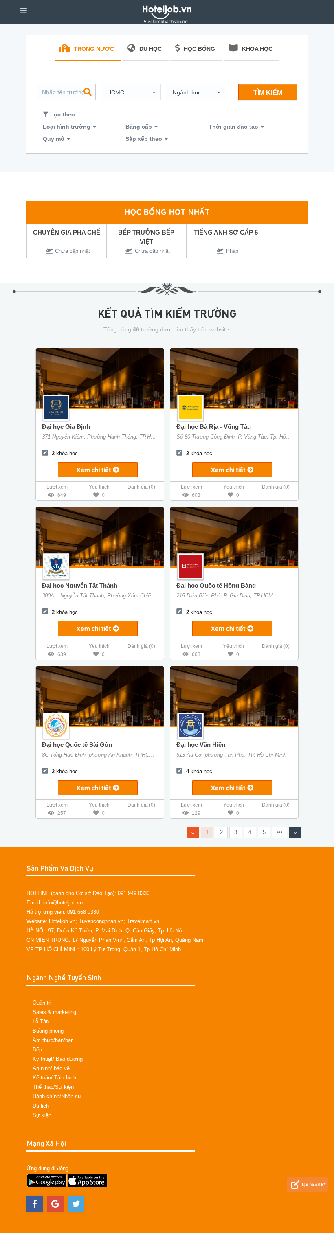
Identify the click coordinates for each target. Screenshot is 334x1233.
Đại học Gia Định (66, 426)
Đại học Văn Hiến (200, 744)
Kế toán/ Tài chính (54, 1078)
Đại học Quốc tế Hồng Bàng (216, 585)
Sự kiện (42, 1115)
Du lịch (41, 1106)
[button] (131, 92)
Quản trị (42, 1003)
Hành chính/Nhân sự (57, 1096)
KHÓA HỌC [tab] (257, 49)
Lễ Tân (41, 1021)
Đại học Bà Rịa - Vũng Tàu (213, 426)
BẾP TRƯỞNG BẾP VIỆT (144, 237)
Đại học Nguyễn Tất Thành (79, 585)
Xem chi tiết (95, 470)
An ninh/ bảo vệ (51, 1068)
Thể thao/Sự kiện (53, 1087)
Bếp (37, 1050)
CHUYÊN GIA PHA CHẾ (64, 232)
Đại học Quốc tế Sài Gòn (77, 744)
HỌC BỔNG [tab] (199, 49)
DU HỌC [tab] (150, 49)
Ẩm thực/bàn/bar (53, 1040)
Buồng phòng (48, 1031)
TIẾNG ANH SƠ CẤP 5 (223, 232)
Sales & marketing (54, 1012)
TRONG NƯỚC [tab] (94, 49)
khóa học (65, 453)
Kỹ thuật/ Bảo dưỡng (58, 1059)
